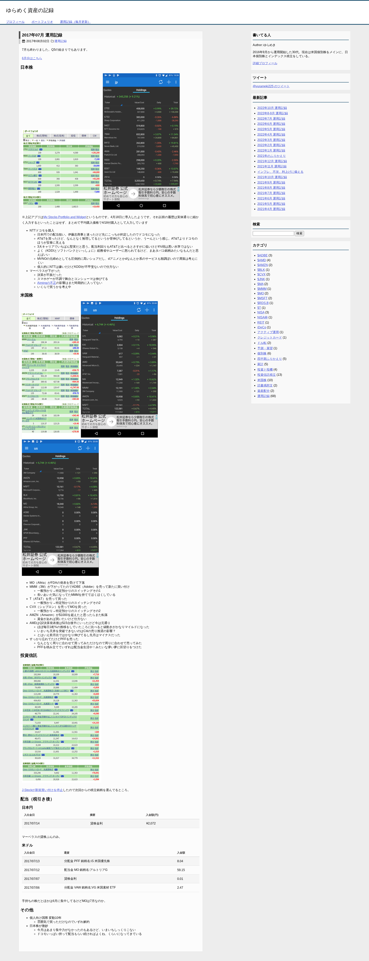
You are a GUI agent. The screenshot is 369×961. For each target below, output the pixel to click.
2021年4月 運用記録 (271, 209)
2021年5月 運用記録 (271, 203)
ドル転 (262, 343)
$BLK (261, 269)
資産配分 (263, 390)
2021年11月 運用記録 (272, 166)
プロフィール (15, 21)
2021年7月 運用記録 (271, 193)
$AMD (261, 260)
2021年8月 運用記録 (271, 187)
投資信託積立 (266, 374)
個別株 (262, 353)
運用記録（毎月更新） (75, 21)
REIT (260, 322)
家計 (260, 364)
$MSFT (262, 298)
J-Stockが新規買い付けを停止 (42, 790)
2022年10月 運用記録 (272, 108)
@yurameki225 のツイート (271, 86)
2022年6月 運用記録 (271, 123)
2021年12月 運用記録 (272, 161)
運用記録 (60, 41)
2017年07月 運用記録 (42, 35)
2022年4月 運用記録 (271, 134)
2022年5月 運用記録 (271, 129)
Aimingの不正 (46, 282)
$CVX (261, 274)
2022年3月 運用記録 (271, 140)
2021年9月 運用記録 (271, 182)
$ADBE (262, 255)
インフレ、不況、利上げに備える (280, 171)
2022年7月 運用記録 (271, 118)
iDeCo (261, 327)
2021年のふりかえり (271, 155)
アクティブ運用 (268, 332)
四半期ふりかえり (269, 358)
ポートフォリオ (42, 21)
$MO (260, 293)
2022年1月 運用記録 (271, 150)
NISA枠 (262, 317)
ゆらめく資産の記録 (30, 10)
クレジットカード (269, 337)
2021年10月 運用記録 (272, 177)
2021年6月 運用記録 (271, 198)
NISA (260, 312)
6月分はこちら (32, 58)
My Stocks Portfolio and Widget (64, 217)
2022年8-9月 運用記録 (272, 113)
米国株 (262, 380)
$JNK (261, 279)
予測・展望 (265, 348)
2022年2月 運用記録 (271, 145)
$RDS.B (263, 303)
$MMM (262, 288)
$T (259, 307)
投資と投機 (265, 369)
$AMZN (262, 265)
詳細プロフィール (265, 63)
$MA (260, 284)
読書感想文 (265, 385)
